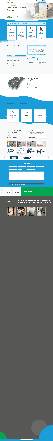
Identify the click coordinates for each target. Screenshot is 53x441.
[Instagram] (44, 0)
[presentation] (6, 116)
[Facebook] (42, 0)
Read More (43, 117)
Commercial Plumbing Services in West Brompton (13, 58)
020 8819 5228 (16, 14)
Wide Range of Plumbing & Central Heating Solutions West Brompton (16, 65)
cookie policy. (30, 439)
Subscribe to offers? (11, 180)
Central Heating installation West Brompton (13, 63)
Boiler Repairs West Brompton (11, 55)
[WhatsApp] (45, 0)
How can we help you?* (11, 170)
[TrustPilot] (10, 17)
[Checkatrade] (12, 17)
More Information (9, 66)
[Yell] (9, 17)
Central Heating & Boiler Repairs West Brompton (13, 57)
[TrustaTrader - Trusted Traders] (11, 17)
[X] (43, 0)
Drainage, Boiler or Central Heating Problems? (13, 60)
